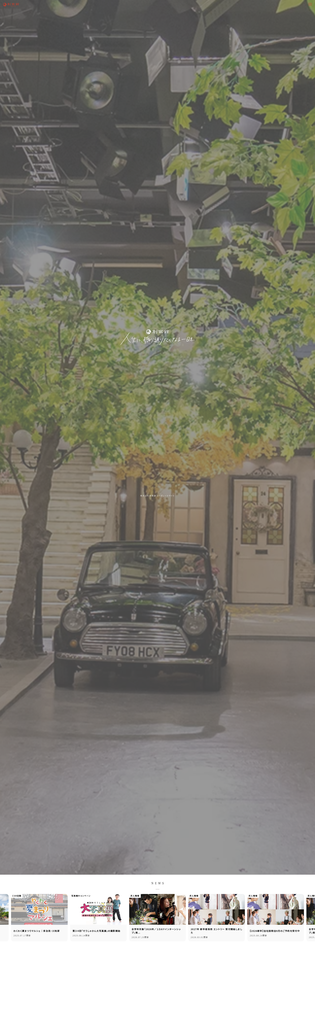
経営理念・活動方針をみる (159, 983)
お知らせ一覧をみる (156, 949)
